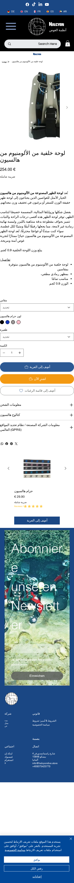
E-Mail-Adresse (52, 640)
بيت (6, 720)
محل (6, 723)
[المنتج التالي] (8, 468)
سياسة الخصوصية (41, 724)
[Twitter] (16, 444)
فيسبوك (9, 756)
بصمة (35, 739)
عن (6, 726)
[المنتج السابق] (65, 468)
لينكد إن (8, 753)
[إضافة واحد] (20, 353)
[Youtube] (47, 4)
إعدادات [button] (37, 876)
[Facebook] (27, 4)
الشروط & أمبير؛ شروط (44, 720)
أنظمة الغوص (57, 30)
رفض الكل (37, 868)
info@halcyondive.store (45, 763)
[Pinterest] (11, 444)
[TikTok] (34, 4)
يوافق (36, 860)
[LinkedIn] (40, 4)
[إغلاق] (68, 841)
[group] (37, 488)
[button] (67, 43)
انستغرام (9, 760)
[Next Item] (67, 107)
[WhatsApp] (2, 444)
